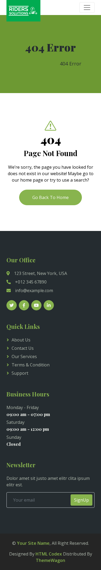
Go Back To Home (50, 197)
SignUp (81, 500)
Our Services (24, 356)
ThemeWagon (50, 560)
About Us (21, 340)
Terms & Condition (31, 365)
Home (27, 63)
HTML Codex (49, 554)
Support (20, 373)
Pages (47, 63)
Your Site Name (33, 543)
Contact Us (23, 348)
